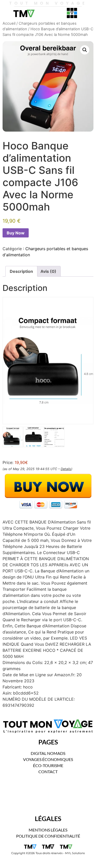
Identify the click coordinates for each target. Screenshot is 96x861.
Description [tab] (21, 271)
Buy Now (16, 232)
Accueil (9, 23)
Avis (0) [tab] (48, 271)
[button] (84, 49)
